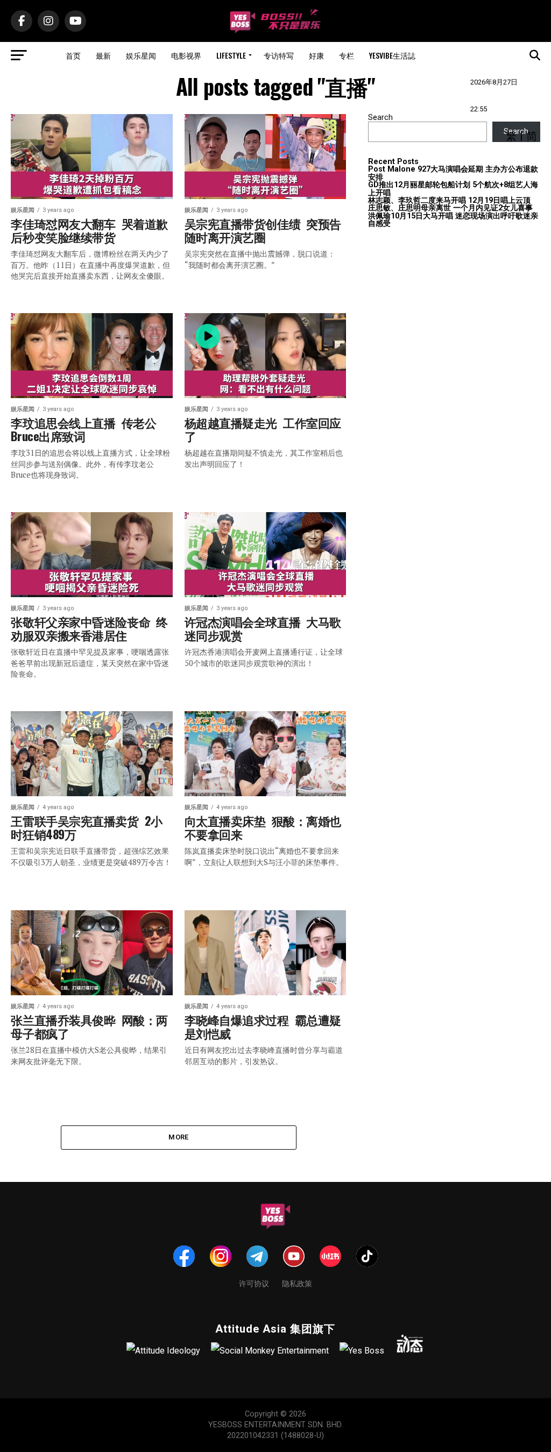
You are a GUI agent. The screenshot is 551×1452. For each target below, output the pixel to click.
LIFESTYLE (231, 55)
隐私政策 (297, 1282)
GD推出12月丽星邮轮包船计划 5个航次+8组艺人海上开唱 (453, 188)
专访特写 (279, 55)
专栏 (346, 55)
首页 (73, 55)
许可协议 (254, 1282)
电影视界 (186, 55)
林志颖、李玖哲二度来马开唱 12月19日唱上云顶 (449, 200)
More (178, 1137)
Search (380, 117)
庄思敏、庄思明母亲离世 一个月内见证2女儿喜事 (450, 208)
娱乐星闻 (141, 55)
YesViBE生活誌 (392, 55)
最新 (103, 55)
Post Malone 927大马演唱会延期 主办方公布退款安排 (453, 173)
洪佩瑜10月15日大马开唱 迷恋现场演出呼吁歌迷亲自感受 (453, 219)
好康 (316, 55)
